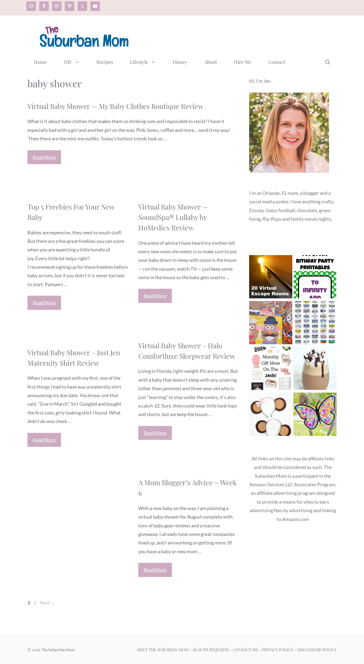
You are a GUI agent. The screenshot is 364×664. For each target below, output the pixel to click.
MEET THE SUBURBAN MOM (162, 649)
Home (40, 62)
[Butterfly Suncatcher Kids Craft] (315, 415)
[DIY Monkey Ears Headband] (270, 415)
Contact (276, 62)
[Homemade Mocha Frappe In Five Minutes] (315, 369)
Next (47, 603)
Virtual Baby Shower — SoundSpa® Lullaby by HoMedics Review (173, 217)
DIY (68, 62)
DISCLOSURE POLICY (317, 649)
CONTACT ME (245, 649)
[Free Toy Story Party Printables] (315, 278)
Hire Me (242, 62)
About (210, 62)
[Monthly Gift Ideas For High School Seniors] (270, 369)
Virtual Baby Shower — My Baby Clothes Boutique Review (115, 106)
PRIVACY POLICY (277, 649)
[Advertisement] (240, 35)
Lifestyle (139, 62)
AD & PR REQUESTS (210, 649)
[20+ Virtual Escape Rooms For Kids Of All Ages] (270, 278)
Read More (44, 157)
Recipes (104, 62)
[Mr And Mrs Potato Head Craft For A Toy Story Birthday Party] (270, 324)
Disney (180, 62)
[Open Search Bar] (328, 62)
